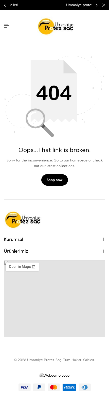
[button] (97, 5)
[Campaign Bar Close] (103, 5)
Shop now (55, 180)
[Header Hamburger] (6, 26)
